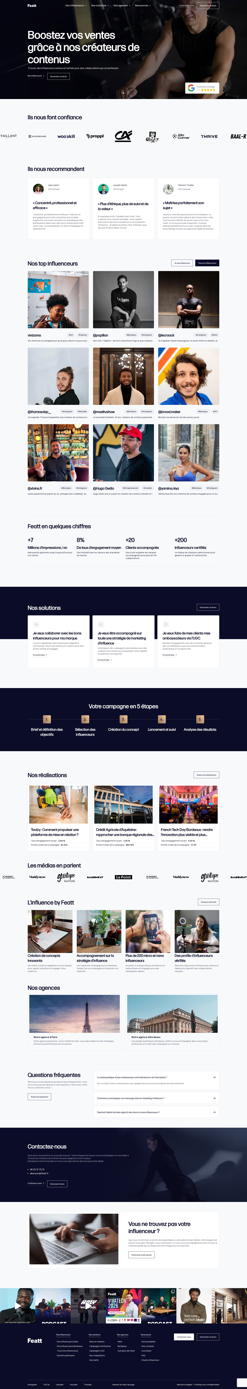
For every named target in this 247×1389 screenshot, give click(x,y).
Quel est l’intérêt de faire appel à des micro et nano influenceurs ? (128, 1112)
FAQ (143, 1355)
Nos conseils (148, 1346)
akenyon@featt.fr (39, 1173)
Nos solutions (98, 5)
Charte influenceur (150, 1360)
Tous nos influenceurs (207, 263)
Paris (120, 1341)
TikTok (46, 1384)
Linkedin (59, 1384)
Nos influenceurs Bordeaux (69, 1346)
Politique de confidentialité (207, 1384)
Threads (88, 1384)
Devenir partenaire (66, 1355)
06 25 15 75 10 (37, 1169)
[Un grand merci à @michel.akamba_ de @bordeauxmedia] (53, 1305)
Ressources (141, 5)
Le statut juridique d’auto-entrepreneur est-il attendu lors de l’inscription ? (132, 1077)
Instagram (32, 1384)
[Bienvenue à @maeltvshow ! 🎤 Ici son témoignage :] (194, 1305)
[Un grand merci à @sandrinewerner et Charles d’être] (158, 1305)
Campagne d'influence (100, 1346)
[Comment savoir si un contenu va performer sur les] (17, 1305)
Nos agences (121, 5)
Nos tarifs (94, 1360)
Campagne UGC (96, 1350)
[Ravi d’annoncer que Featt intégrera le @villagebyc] (229, 1305)
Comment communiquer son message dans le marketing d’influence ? (131, 1098)
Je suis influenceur (182, 263)
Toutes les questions (39, 1096)
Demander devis (57, 1183)
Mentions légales (184, 1384)
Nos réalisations (97, 1355)
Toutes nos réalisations (206, 774)
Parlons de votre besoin (142, 1254)
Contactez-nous (187, 5)
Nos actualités (148, 1341)
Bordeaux (122, 1346)
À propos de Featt (208, 902)
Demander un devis (208, 5)
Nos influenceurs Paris (67, 1341)
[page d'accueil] (32, 5)
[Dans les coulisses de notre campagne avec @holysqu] (88, 1305)
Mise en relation (96, 1341)
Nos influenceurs (75, 5)
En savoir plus (39, 655)
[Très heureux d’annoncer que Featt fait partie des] (123, 1305)
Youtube (73, 1384)
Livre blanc (147, 1350)
